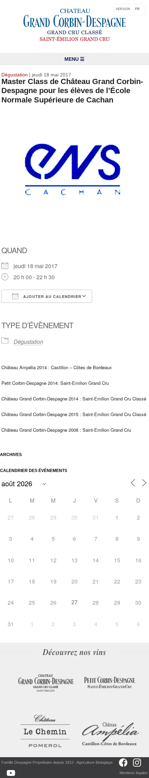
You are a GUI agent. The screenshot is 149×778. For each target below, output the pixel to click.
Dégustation (28, 342)
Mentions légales (134, 773)
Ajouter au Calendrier (51, 296)
